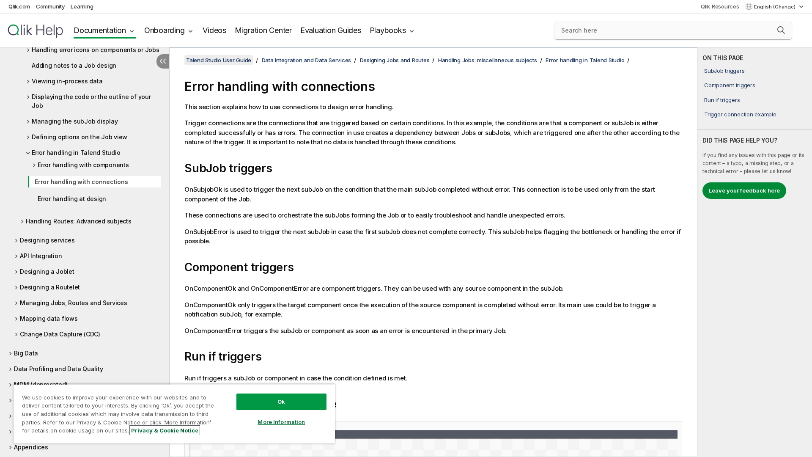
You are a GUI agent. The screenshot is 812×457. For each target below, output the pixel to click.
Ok (281, 401)
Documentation (100, 30)
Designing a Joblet (47, 271)
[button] (781, 30)
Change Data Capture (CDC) (60, 334)
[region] (174, 413)
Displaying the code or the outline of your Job (91, 101)
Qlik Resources (720, 6)
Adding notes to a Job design (74, 65)
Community (50, 6)
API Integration (41, 255)
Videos (214, 30)
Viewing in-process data (67, 81)
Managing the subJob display (75, 121)
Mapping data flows (49, 318)
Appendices (31, 447)
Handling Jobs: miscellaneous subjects (487, 60)
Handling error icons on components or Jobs (95, 49)
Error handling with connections (81, 181)
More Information (281, 421)
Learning (82, 6)
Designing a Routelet (50, 287)
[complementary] (754, 252)
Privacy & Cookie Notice (164, 430)
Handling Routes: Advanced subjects (79, 221)
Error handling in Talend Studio (76, 152)
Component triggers (729, 85)
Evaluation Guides (330, 30)
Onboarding (164, 30)
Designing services (47, 240)
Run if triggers (722, 99)
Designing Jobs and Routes (395, 60)
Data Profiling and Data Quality (58, 368)
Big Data (26, 353)
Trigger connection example (740, 114)
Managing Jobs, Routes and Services (73, 302)
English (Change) (775, 7)
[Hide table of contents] (162, 61)
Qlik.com (19, 6)
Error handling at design (72, 198)
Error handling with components (83, 164)
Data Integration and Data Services (306, 60)
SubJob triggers (724, 70)
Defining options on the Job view (79, 136)
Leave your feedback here (744, 190)
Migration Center (263, 30)
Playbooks (388, 30)
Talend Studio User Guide (218, 60)
